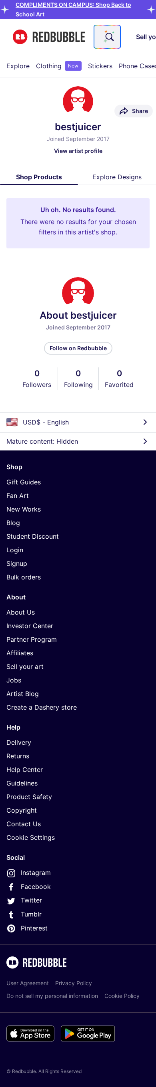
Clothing (57, 66)
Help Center (24, 770)
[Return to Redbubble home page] (49, 37)
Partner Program (31, 639)
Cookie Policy (122, 995)
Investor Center (29, 626)
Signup (16, 563)
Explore (18, 66)
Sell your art (25, 666)
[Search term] (109, 37)
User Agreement (27, 983)
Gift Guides (23, 482)
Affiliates (19, 653)
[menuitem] (18, 65)
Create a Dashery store (41, 707)
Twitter (31, 900)
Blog (13, 523)
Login (14, 550)
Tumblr (31, 914)
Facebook (36, 887)
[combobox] (107, 37)
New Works (23, 509)
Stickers (100, 66)
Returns (17, 756)
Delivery (18, 742)
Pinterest (34, 928)
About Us (20, 612)
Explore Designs (117, 177)
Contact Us (23, 824)
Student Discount (32, 536)
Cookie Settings (30, 837)
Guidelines (22, 783)
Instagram (36, 873)
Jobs (13, 680)
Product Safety (29, 797)
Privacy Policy (73, 983)
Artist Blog (22, 694)
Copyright (21, 810)
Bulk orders (23, 577)
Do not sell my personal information (52, 995)
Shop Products (39, 177)
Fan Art (17, 496)
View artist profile (78, 150)
